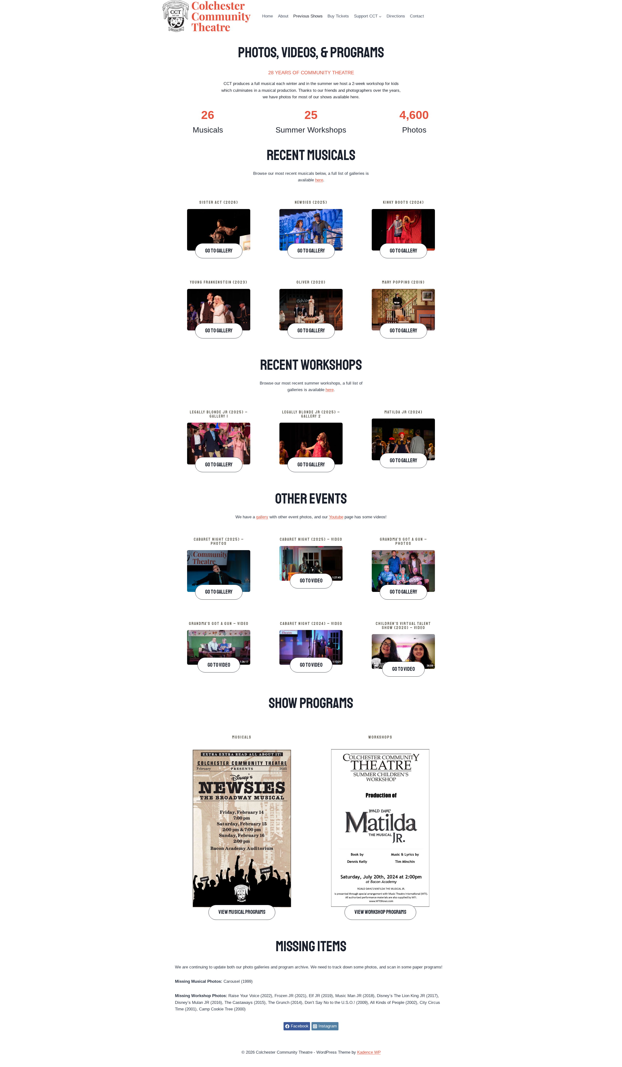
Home (267, 16)
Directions (396, 16)
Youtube (336, 517)
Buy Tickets (338, 16)
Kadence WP (369, 1052)
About (283, 16)
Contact (417, 16)
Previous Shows (308, 16)
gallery (262, 517)
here (319, 180)
